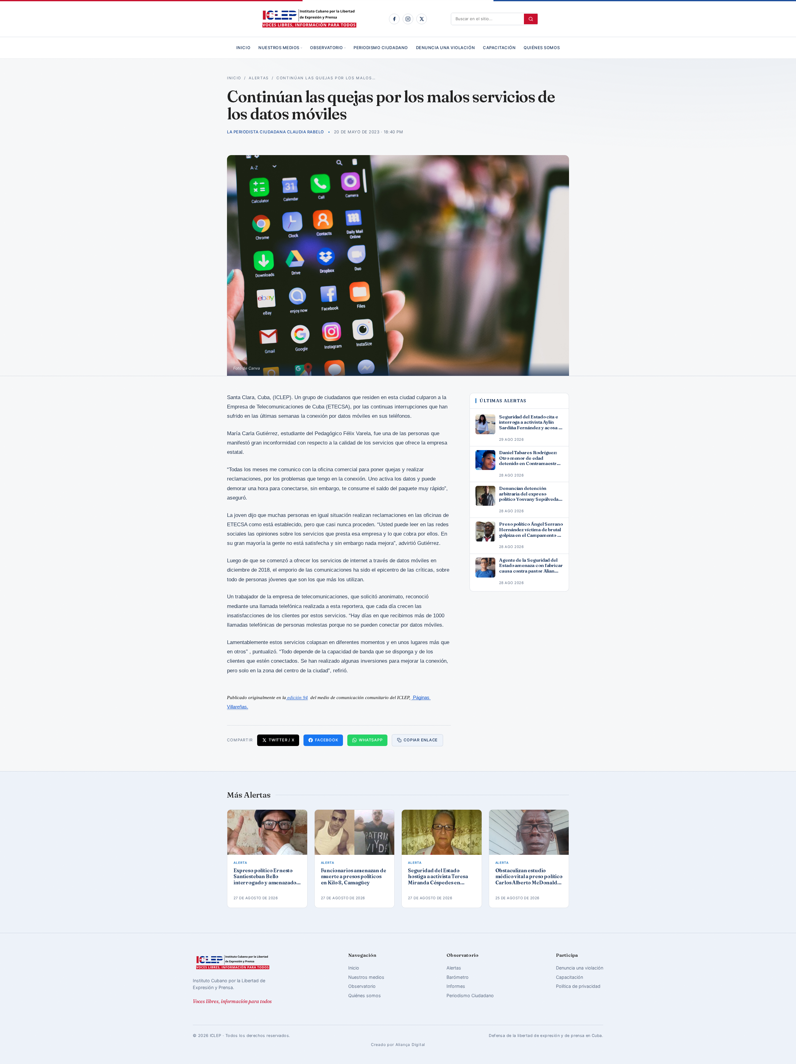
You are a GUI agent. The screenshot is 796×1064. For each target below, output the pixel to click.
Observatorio (326, 47)
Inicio (243, 47)
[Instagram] (408, 19)
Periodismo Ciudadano (381, 47)
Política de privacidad (578, 986)
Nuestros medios (278, 47)
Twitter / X (281, 740)
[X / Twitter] (421, 19)
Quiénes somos (542, 47)
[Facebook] (394, 19)
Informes (456, 986)
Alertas (259, 78)
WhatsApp (370, 740)
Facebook (326, 740)
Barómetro (458, 977)
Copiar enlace (421, 740)
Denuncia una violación (445, 47)
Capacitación (499, 47)
